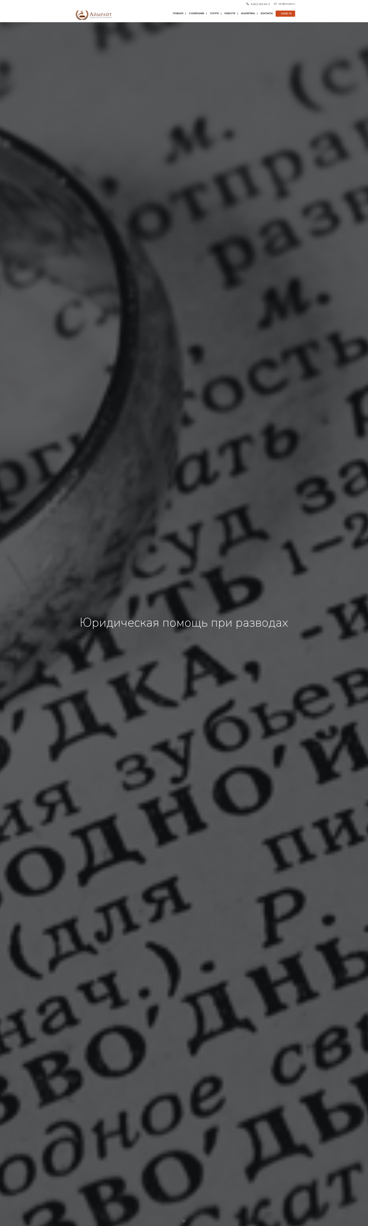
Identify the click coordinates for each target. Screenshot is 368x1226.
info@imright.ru (286, 3)
